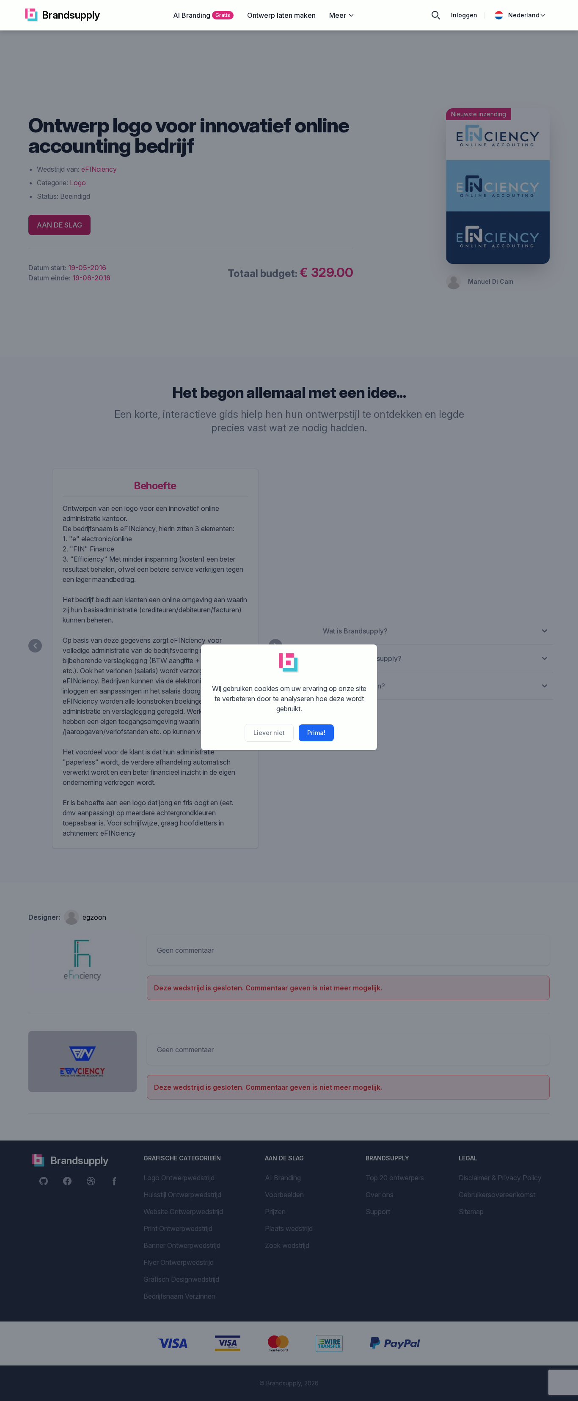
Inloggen (464, 15)
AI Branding (201, 15)
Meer (337, 15)
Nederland (523, 15)
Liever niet (269, 732)
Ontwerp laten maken (281, 15)
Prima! (316, 732)
